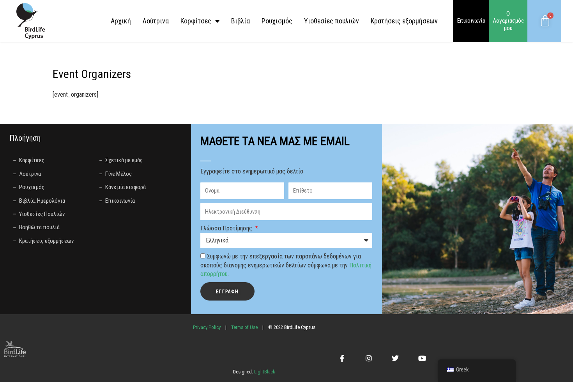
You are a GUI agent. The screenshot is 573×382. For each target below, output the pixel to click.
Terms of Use (244, 327)
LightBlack (264, 372)
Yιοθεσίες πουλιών (331, 21)
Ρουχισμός (277, 21)
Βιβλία (240, 21)
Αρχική (121, 21)
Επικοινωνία (471, 20)
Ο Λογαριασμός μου (508, 21)
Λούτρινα (156, 21)
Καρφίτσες (195, 21)
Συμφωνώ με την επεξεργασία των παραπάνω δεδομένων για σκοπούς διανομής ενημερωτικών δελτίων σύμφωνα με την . (285, 265)
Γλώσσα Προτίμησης (227, 228)
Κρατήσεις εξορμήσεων (404, 21)
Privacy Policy (207, 327)
